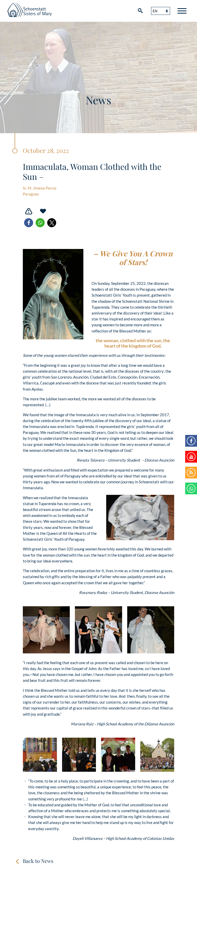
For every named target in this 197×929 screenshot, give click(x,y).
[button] (28, 222)
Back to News (38, 860)
